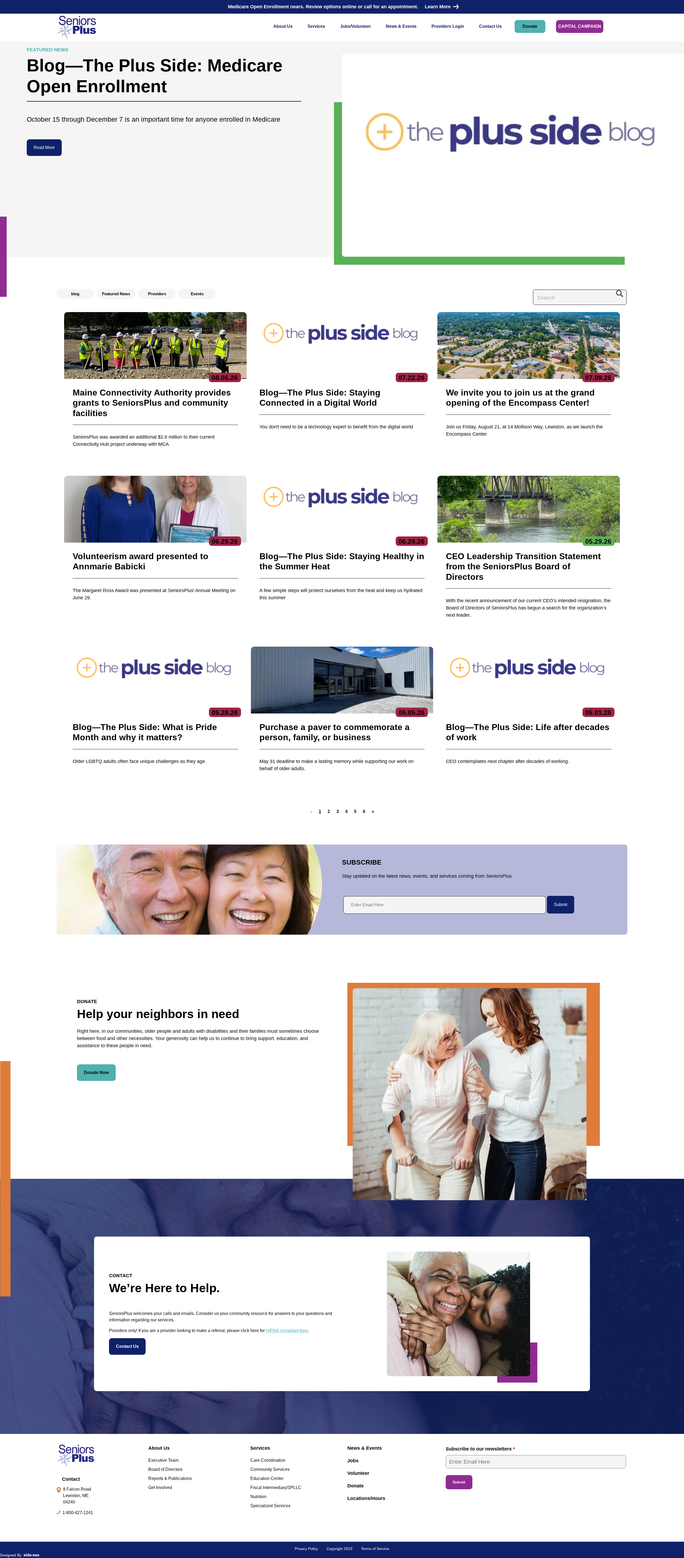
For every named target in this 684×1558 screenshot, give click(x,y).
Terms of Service (375, 1549)
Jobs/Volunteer (355, 26)
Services (316, 26)
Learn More (438, 6)
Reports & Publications (170, 1478)
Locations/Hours (366, 1498)
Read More (44, 147)
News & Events (401, 26)
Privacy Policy (306, 1549)
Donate (530, 26)
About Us (283, 26)
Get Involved (160, 1487)
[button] (329, 811)
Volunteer (358, 1473)
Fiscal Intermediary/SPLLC (275, 1487)
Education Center (266, 1478)
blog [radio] (75, 293)
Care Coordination (267, 1460)
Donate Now (96, 1072)
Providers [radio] (157, 293)
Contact (71, 1479)
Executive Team (163, 1460)
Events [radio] (197, 293)
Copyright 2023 (339, 1549)
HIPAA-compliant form (287, 1330)
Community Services (270, 1469)
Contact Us (490, 26)
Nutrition (258, 1496)
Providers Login (448, 26)
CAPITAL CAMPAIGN (579, 26)
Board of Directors (165, 1469)
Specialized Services (270, 1505)
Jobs (353, 1460)
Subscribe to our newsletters (480, 1449)
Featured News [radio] (116, 293)
